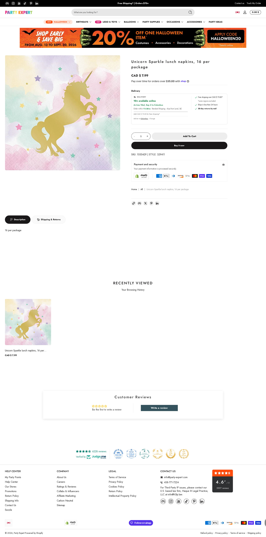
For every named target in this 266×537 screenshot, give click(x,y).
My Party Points (13, 477)
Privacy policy (221, 533)
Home (134, 189)
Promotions (10, 491)
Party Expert (19, 533)
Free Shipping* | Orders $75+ (133, 3)
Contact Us (10, 505)
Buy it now (179, 145)
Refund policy (207, 533)
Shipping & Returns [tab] (50, 219)
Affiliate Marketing (66, 496)
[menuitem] (29, 477)
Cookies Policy (116, 486)
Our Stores (10, 486)
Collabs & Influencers (68, 491)
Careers (61, 482)
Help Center (11, 482)
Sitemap (61, 505)
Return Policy (12, 496)
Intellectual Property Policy (122, 496)
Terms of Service (117, 477)
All (142, 189)
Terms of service (237, 533)
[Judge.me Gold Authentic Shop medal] (158, 454)
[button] (237, 12)
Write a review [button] (159, 408)
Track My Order (254, 3)
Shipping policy (254, 533)
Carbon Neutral (65, 500)
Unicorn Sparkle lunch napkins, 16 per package (24, 350)
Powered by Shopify (34, 533)
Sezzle (8, 510)
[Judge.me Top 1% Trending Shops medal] (184, 454)
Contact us (239, 3)
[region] (133, 3)
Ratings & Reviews (66, 486)
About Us (61, 477)
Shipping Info (12, 500)
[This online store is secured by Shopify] (141, 176)
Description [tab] (19, 219)
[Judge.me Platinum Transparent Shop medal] (144, 454)
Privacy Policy (116, 482)
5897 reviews (223, 488)
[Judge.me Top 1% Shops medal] (171, 454)
